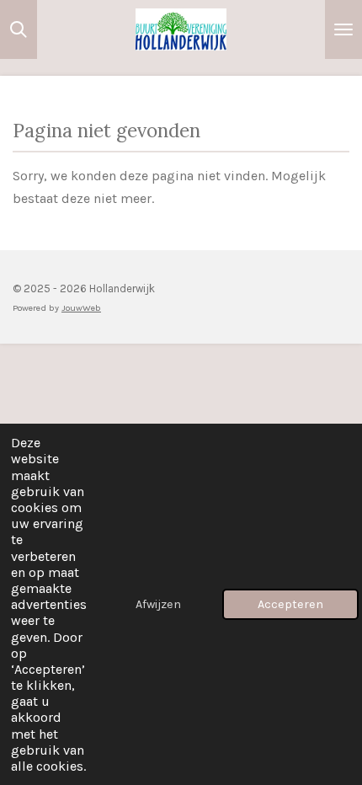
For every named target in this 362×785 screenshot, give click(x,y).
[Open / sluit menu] (343, 29)
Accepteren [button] (290, 604)
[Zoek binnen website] (18, 29)
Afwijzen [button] (158, 604)
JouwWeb (81, 307)
